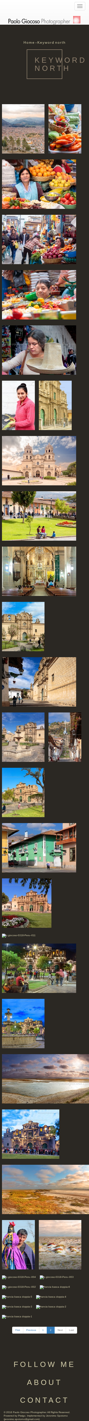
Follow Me (45, 1364)
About (44, 1382)
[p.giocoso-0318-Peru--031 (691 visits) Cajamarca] (23, 128)
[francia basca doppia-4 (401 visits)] (51, 1296)
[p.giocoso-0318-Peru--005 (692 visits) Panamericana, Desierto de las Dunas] (18, 1244)
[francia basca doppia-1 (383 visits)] (17, 1316)
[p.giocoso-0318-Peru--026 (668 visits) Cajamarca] (39, 294)
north (60, 42)
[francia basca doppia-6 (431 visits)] (55, 1286)
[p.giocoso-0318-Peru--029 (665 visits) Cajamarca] (64, 128)
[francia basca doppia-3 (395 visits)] (17, 1306)
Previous (31, 1330)
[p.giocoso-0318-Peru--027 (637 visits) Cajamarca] (39, 183)
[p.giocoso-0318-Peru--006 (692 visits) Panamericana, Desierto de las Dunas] (60, 1244)
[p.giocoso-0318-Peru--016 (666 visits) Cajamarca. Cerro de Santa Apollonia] (64, 736)
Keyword (45, 42)
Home (29, 42)
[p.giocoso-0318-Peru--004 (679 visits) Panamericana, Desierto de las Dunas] (19, 1277)
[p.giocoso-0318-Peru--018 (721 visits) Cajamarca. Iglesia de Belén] (23, 736)
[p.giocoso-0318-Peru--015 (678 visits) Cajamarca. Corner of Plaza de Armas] (39, 847)
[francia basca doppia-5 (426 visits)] (17, 1296)
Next (60, 1330)
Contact (44, 1400)
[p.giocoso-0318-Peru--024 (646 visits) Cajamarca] (39, 349)
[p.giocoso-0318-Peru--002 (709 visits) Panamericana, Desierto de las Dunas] (19, 1286)
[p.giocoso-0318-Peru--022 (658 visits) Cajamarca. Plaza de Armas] (39, 515)
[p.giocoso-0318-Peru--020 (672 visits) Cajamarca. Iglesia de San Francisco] (39, 571)
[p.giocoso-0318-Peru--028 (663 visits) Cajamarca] (39, 239)
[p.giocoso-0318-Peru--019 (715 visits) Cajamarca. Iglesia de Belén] (23, 626)
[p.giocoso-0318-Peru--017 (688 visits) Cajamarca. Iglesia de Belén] (39, 681)
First (17, 1330)
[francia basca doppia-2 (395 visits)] (51, 1306)
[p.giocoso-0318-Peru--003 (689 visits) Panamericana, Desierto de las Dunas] (57, 1277)
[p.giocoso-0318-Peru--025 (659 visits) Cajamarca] (18, 405)
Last (71, 1330)
